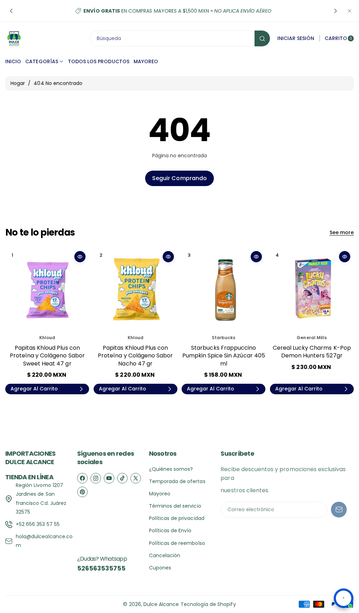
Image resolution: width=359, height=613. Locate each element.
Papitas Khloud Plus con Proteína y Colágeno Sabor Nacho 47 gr (135, 356)
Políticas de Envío (170, 530)
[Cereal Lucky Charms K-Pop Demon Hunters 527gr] (312, 289)
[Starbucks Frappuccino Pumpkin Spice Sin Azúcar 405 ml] (223, 289)
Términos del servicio (175, 505)
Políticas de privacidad (176, 518)
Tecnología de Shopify (208, 604)
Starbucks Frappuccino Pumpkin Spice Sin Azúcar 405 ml (223, 356)
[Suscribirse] (339, 510)
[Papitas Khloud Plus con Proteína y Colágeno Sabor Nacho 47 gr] (135, 289)
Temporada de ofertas (177, 481)
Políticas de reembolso (177, 543)
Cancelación (165, 555)
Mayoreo (159, 493)
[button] (11, 11)
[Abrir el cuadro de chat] (343, 598)
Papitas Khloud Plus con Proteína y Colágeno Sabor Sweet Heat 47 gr (47, 356)
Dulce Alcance (161, 604)
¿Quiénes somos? (171, 469)
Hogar (18, 83)
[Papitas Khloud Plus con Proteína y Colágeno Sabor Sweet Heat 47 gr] (47, 289)
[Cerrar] (349, 11)
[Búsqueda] (262, 38)
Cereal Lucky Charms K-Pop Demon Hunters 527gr (312, 352)
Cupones (160, 567)
